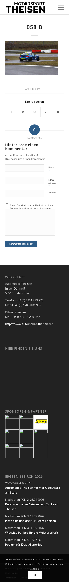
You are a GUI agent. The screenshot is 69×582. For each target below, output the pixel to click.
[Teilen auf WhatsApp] (34, 112)
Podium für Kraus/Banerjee (23, 545)
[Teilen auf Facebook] (11, 112)
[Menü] (59, 7)
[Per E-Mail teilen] (58, 112)
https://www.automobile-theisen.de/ (29, 324)
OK (35, 574)
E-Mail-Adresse (52, 182)
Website (52, 192)
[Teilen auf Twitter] (23, 112)
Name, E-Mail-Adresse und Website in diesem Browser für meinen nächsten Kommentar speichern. (32, 208)
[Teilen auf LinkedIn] (46, 112)
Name (51, 169)
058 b (34, 27)
